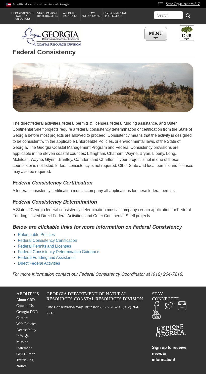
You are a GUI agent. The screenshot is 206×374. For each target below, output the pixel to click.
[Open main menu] (156, 34)
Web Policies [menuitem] (26, 324)
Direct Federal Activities (39, 263)
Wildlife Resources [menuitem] (69, 14)
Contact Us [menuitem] (25, 306)
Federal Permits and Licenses (44, 246)
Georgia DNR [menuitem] (27, 312)
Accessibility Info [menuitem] (26, 333)
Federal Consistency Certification (47, 240)
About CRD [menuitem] (25, 300)
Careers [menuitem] (22, 318)
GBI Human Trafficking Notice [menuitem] (25, 360)
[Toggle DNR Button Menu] (186, 32)
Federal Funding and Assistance (47, 257)
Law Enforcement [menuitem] (91, 14)
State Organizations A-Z (183, 4)
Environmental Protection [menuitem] (114, 14)
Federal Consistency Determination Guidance (58, 252)
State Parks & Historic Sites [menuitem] (47, 14)
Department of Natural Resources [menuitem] (22, 16)
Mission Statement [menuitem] (24, 345)
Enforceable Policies (36, 234)
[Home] (52, 36)
